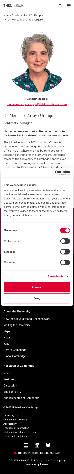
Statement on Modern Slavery (19, 432)
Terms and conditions (15, 436)
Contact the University (15, 419)
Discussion (10, 385)
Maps (6, 331)
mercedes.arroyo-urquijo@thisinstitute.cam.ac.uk (37, 104)
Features (8, 379)
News (6, 337)
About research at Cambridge (21, 397)
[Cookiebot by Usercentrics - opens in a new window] (55, 173)
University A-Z (11, 415)
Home (7, 15)
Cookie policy (58, 460)
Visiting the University (16, 325)
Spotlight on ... (12, 391)
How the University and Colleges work (26, 318)
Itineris (44, 464)
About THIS (22, 15)
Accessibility (10, 423)
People (38, 15)
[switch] (65, 241)
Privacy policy (41, 460)
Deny (37, 298)
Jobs (6, 343)
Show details (55, 276)
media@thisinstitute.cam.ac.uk (39, 453)
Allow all (37, 287)
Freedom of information (16, 427)
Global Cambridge (14, 356)
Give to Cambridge (14, 349)
